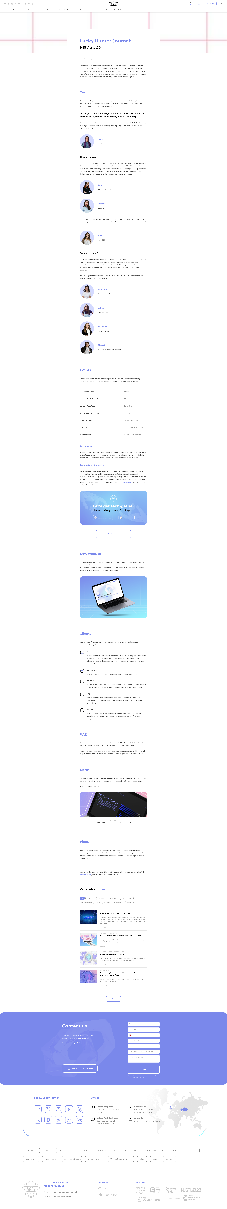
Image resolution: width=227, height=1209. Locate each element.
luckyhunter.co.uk (195, 4)
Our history (30, 1159)
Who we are (31, 1150)
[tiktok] (26, 3)
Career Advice (51, 9)
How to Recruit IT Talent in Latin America (117, 913)
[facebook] (8, 3)
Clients (173, 1150)
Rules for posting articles (71, 1043)
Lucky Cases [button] (106, 9)
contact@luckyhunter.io (82, 1068)
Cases (84, 1150)
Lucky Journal (94, 9)
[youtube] (19, 3)
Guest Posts (117, 9)
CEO (135, 1150)
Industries (119, 1150)
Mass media (50, 1159)
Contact (169, 1159)
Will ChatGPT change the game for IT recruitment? (113, 823)
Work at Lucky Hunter (120, 1159)
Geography (101, 1150)
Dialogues (83, 9)
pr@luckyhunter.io (82, 1038)
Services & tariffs (153, 1150)
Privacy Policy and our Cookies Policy (61, 1192)
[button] (210, 3)
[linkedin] (5, 3)
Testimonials (191, 1150)
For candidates (94, 1159)
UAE (221, 3)
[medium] (29, 3)
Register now (126, 482)
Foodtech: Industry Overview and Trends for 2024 (121, 936)
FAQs (47, 1150)
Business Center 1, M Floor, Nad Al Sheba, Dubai (109, 1121)
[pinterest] (22, 3)
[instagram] (12, 3)
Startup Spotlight (64, 9)
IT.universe (16, 9)
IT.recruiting (27, 9)
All (82, 898)
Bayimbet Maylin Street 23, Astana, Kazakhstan (147, 1109)
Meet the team (66, 1150)
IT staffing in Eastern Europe (112, 954)
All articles (7, 9)
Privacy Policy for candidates (57, 1197)
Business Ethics (71, 1159)
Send (144, 1070)
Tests (75, 9)
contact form (85, 875)
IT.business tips (38, 9)
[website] (15, 3)
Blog (142, 1159)
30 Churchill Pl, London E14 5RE (107, 1109)
